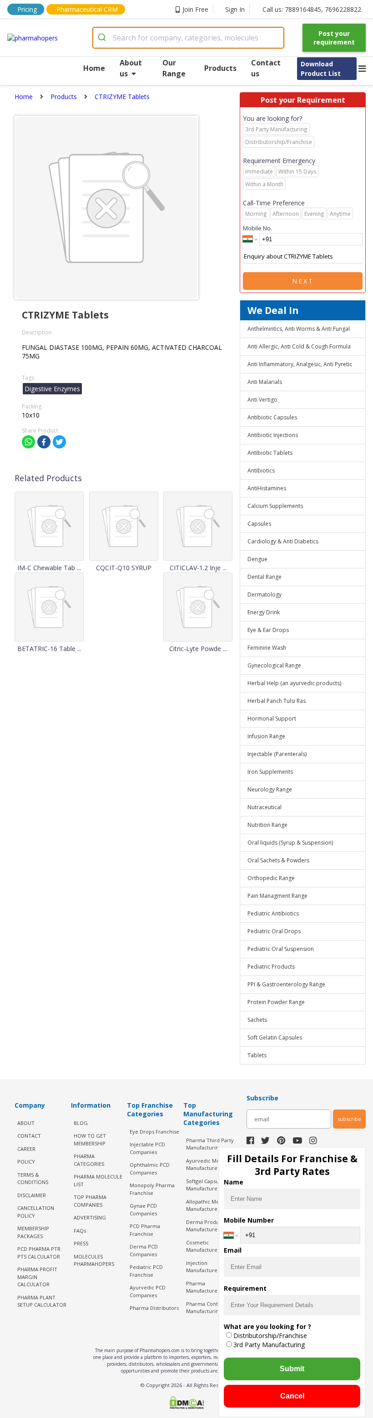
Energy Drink (263, 612)
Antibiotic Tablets (269, 453)
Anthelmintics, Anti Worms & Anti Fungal (298, 329)
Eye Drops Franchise (154, 1131)
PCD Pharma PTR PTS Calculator (38, 1252)
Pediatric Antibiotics (273, 913)
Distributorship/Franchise (270, 1335)
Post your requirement (334, 37)
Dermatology (264, 594)
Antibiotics (261, 470)
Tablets (257, 1055)
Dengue (257, 559)
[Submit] (103, 38)
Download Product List (321, 69)
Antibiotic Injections (272, 435)
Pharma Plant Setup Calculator (41, 1301)
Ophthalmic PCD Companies (150, 1168)
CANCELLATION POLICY (35, 1211)
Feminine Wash (266, 648)
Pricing (27, 9)
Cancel (292, 1396)
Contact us (266, 68)
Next (303, 281)
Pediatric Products (271, 966)
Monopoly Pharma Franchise (152, 1189)
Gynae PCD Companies (143, 1209)
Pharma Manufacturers (204, 1287)
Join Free (195, 9)
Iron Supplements (270, 772)
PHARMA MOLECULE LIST (98, 1180)
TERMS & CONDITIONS (32, 1178)
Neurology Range (269, 789)
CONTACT (29, 1135)
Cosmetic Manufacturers (204, 1246)
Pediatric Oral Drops (274, 931)
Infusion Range (266, 736)
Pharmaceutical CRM (87, 9)
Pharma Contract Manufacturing (206, 1307)
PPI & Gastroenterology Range (286, 984)
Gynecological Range (274, 665)
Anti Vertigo (262, 399)
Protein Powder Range (276, 1002)
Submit (292, 1369)
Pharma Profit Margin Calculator (37, 1277)
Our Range (174, 68)
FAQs (80, 1230)
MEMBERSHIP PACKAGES (33, 1232)
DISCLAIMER (31, 1195)
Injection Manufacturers (204, 1266)
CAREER (26, 1148)
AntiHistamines (266, 488)
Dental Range (264, 577)
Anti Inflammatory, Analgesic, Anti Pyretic (299, 364)
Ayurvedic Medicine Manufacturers (210, 1164)
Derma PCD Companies (144, 1250)
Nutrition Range (267, 825)
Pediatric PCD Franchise (146, 1271)
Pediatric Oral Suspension (280, 949)
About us (131, 68)
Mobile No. (257, 228)
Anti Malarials (264, 382)
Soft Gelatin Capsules (274, 1037)
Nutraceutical (264, 807)
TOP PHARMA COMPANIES (90, 1201)
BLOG (81, 1122)
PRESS (81, 1243)
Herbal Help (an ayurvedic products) (294, 683)
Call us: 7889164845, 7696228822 (311, 9)
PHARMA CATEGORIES (89, 1160)
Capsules (259, 523)
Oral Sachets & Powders (278, 860)
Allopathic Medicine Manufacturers (210, 1205)
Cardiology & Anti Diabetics (282, 541)
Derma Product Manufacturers (205, 1226)
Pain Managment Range (277, 896)
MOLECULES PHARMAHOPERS (94, 1260)
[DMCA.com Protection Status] (186, 1403)
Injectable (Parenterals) (277, 754)
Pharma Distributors (154, 1307)
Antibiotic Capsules (272, 417)
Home (94, 68)
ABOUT (26, 1122)
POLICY (26, 1161)
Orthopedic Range (271, 878)
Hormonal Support (271, 718)
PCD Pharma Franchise (145, 1230)
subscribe (349, 1118)
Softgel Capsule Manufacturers (204, 1185)
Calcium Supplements (275, 506)
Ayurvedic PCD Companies (148, 1291)
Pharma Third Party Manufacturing (210, 1144)
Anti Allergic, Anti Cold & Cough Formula (299, 346)
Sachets (257, 1020)
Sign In (235, 9)
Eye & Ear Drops (268, 630)
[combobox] (188, 38)
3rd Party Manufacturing (269, 1344)
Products (220, 68)
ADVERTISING (90, 1217)
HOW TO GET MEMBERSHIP (90, 1139)
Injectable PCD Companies (147, 1148)
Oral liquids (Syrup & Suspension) (290, 842)
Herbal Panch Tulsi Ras (276, 701)
